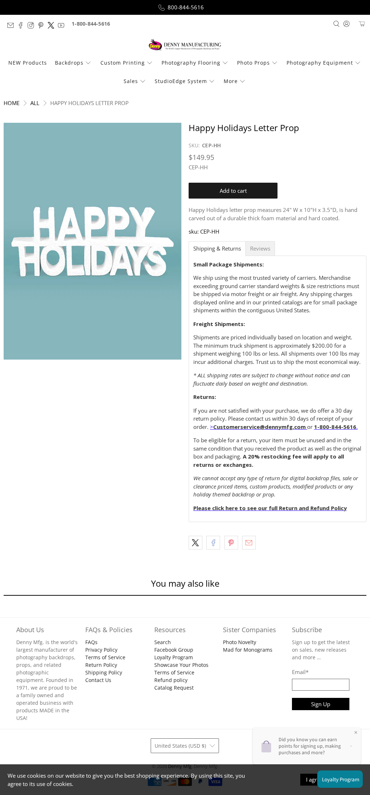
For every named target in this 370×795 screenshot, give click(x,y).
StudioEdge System (181, 81)
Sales (131, 81)
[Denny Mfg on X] (53, 26)
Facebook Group (173, 649)
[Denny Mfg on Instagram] (32, 26)
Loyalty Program (173, 657)
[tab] (217, 248)
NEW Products (27, 62)
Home (12, 103)
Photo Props (253, 62)
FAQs (91, 642)
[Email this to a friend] (249, 542)
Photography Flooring (191, 62)
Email (300, 671)
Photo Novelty (239, 642)
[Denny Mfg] (185, 45)
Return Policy (101, 664)
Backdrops (69, 62)
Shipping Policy (103, 672)
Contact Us (98, 680)
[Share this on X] (195, 542)
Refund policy (171, 680)
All (34, 103)
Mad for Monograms (247, 649)
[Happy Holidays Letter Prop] (92, 241)
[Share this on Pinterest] (231, 542)
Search (162, 642)
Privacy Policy (101, 649)
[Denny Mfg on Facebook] (22, 26)
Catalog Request (174, 687)
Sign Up (320, 704)
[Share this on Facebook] (213, 542)
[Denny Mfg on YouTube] (63, 26)
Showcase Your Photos (181, 664)
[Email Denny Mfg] (12, 26)
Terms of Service (105, 657)
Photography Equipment (320, 62)
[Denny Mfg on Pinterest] (43, 26)
